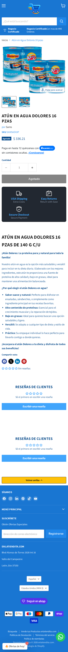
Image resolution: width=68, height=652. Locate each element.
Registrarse (56, 533)
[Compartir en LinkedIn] (17, 361)
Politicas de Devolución (20, 635)
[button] (10, 368)
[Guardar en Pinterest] (24, 361)
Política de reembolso (34, 638)
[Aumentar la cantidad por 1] (32, 167)
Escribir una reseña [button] (34, 406)
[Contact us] (60, 637)
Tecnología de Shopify (34, 646)
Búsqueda (12, 631)
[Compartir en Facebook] (4, 361)
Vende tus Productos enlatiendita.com (38, 631)
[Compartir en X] (11, 361)
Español (32, 578)
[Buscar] (61, 21)
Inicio (5, 40)
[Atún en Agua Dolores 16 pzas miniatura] (9, 102)
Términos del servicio (45, 635)
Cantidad (6, 160)
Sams (9, 127)
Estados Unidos (32, 588)
